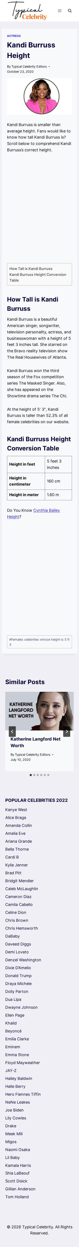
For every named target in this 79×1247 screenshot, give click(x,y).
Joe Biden (14, 1110)
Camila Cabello (19, 904)
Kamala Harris (18, 1165)
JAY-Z (10, 1070)
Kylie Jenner (16, 865)
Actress (14, 36)
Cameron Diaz (18, 896)
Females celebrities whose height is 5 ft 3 (39, 642)
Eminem (12, 1047)
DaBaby (12, 936)
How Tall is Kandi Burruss (30, 268)
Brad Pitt (13, 873)
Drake (10, 1126)
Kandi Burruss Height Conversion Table (37, 277)
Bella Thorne (17, 849)
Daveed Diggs (18, 944)
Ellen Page (14, 1015)
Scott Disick (16, 1181)
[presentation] (39, 711)
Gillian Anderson (20, 1189)
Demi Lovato (17, 952)
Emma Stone (17, 1054)
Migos (10, 1141)
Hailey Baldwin (18, 1078)
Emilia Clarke (17, 1039)
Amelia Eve (15, 833)
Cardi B (12, 857)
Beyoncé (13, 1031)
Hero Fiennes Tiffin (23, 1094)
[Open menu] (60, 10)
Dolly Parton (16, 991)
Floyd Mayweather (22, 1062)
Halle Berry (15, 1086)
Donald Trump (18, 975)
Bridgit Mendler (19, 880)
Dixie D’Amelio (18, 967)
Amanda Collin (18, 825)
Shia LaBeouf (17, 1173)
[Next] (66, 731)
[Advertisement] (39, 208)
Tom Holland (17, 1197)
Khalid (11, 1023)
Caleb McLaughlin (21, 888)
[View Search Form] (70, 11)
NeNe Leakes (17, 1102)
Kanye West (16, 809)
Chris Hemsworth (21, 928)
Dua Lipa (13, 999)
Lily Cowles (15, 1118)
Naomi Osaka (17, 1149)
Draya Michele (18, 983)
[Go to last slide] (12, 731)
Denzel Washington (23, 960)
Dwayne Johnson (21, 1007)
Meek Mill (14, 1133)
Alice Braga (15, 817)
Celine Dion (15, 912)
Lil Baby (12, 1157)
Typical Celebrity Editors (29, 66)
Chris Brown (16, 920)
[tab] (31, 775)
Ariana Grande (18, 841)
